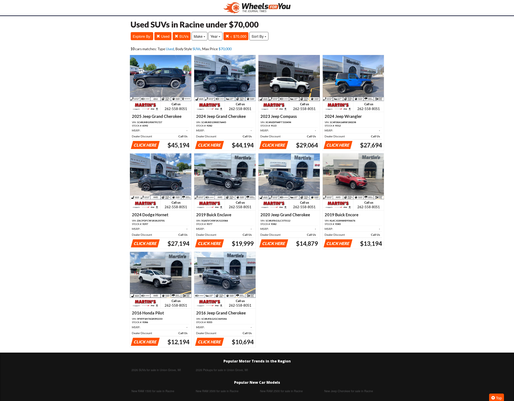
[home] (257, 7)
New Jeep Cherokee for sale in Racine (348, 391)
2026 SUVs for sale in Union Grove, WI (156, 370)
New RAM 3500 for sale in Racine (217, 391)
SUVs (183, 36)
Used (164, 36)
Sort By (258, 36)
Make (199, 36)
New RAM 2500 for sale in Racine (281, 391)
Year (214, 36)
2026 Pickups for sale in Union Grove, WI (222, 370)
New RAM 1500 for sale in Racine (153, 391)
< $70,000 (237, 36)
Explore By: (142, 36)
